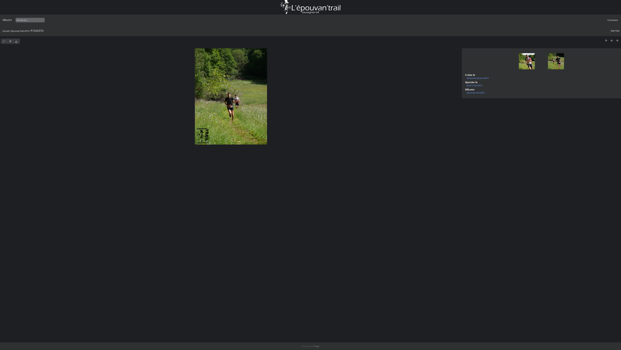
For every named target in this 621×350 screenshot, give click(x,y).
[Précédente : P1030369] (612, 40)
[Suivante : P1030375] (617, 40)
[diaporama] (10, 41)
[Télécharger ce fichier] (16, 41)
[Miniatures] (606, 40)
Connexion (612, 20)
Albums (7, 20)
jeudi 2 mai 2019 (474, 85)
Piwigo (316, 346)
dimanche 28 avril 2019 (478, 78)
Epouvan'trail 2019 (20, 30)
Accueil (6, 30)
